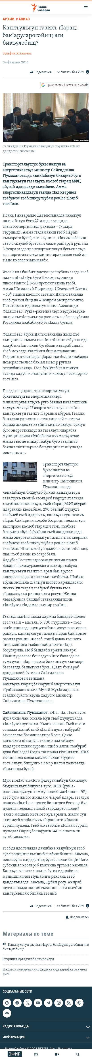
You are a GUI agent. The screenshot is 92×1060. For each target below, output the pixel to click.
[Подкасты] (79, 1003)
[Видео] (57, 1054)
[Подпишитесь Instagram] (58, 1003)
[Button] (40, 72)
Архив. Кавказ (16, 19)
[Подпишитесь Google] (7, 1003)
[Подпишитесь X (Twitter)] (27, 1003)
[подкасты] (36, 1054)
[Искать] (77, 1054)
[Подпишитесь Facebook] (17, 1003)
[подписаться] (7, 1013)
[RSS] (69, 1003)
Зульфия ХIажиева (17, 53)
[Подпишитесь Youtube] (38, 1003)
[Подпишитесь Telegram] (48, 1003)
